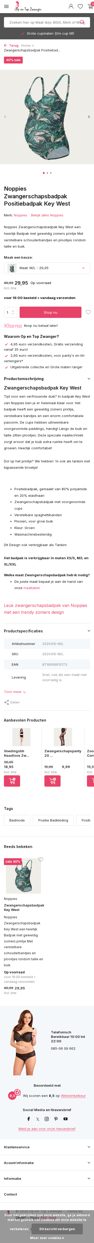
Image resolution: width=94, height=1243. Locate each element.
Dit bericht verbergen (57, 1229)
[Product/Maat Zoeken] (83, 22)
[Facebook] (29, 1119)
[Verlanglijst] (80, 6)
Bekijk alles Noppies (47, 215)
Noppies (20, 215)
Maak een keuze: (18, 257)
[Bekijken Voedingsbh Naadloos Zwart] (21, 738)
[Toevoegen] (12, 781)
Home (26, 45)
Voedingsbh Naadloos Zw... (16, 753)
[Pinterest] (56, 1119)
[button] (44, 173)
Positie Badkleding (53, 820)
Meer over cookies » (47, 1238)
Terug (13, 45)
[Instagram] (47, 1119)
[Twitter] (37, 1119)
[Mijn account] (70, 6)
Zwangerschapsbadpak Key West (23, 907)
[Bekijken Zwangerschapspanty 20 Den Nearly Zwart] (63, 738)
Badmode (17, 820)
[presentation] (5, 116)
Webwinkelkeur (73, 1095)
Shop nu (50, 312)
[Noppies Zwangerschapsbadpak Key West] (23, 875)
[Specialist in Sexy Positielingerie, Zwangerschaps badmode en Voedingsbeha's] (40, 6)
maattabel (32, 588)
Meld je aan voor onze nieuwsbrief (47, 1129)
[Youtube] (65, 1119)
